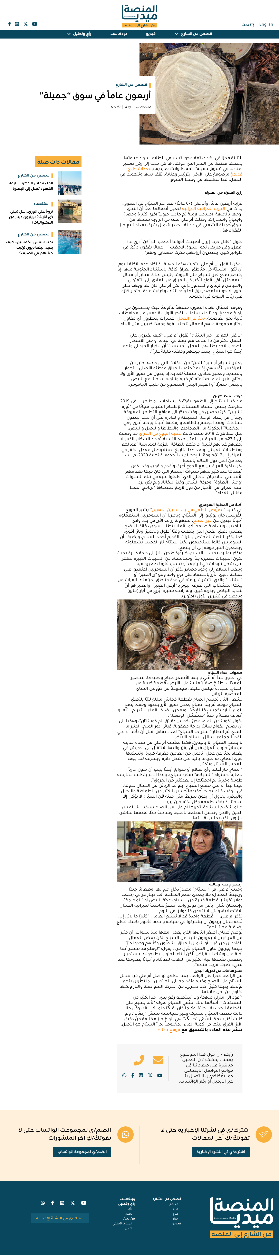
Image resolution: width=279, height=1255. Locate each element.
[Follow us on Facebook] (9, 23)
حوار (175, 1219)
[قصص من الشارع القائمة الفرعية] (177, 34)
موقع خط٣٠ (169, 1030)
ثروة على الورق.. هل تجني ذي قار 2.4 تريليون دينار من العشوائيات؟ (31, 217)
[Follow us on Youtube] (34, 23)
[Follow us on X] (25, 23)
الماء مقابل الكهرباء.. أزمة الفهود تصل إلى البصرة (31, 186)
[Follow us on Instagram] (17, 23)
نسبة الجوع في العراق (160, 434)
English (266, 25)
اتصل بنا (127, 1228)
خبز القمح (202, 521)
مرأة (175, 1209)
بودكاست (118, 34)
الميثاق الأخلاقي (122, 1223)
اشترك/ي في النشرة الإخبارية (220, 1152)
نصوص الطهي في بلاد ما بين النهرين (188, 510)
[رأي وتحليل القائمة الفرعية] (69, 34)
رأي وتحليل (82, 34)
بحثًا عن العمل (191, 319)
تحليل (128, 1214)
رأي (130, 1209)
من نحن (129, 1219)
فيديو (151, 34)
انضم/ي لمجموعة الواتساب (82, 1152)
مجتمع (173, 1204)
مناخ (175, 1214)
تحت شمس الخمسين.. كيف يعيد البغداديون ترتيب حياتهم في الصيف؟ (29, 247)
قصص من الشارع (196, 34)
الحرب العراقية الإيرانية (203, 209)
